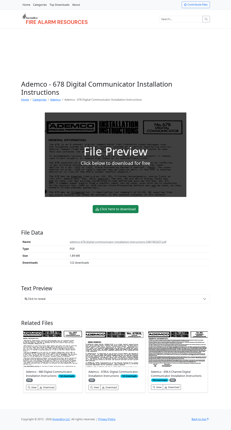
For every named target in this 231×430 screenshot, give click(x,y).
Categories (40, 5)
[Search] (206, 19)
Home (26, 5)
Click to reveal (36, 299)
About (76, 5)
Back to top (199, 419)
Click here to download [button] (117, 209)
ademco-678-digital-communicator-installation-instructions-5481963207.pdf (118, 242)
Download (48, 387)
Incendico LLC (61, 419)
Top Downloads (60, 5)
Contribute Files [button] (197, 4)
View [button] (34, 387)
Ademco (55, 100)
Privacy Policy (107, 419)
